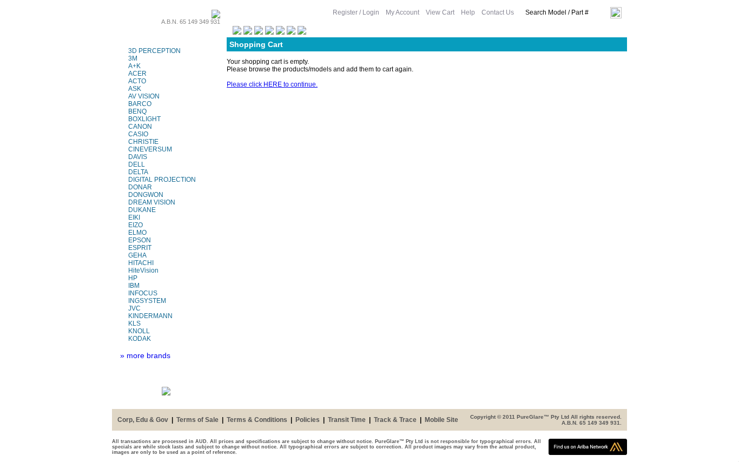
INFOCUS (142, 293)
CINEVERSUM (150, 149)
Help (468, 12)
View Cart (440, 12)
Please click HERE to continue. (272, 84)
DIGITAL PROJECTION (162, 179)
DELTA (138, 172)
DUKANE (142, 210)
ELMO (137, 232)
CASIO (138, 134)
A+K (134, 66)
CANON (140, 126)
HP (132, 278)
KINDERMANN (150, 316)
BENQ (137, 111)
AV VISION (144, 96)
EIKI (134, 217)
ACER (137, 73)
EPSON (139, 240)
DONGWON (145, 195)
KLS (134, 323)
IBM (134, 285)
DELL (136, 164)
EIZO (135, 225)
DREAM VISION (151, 202)
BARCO (139, 104)
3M (132, 58)
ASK (134, 89)
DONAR (140, 187)
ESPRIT (139, 248)
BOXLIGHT (144, 119)
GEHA (137, 255)
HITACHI (141, 263)
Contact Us (497, 12)
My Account (402, 12)
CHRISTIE (143, 142)
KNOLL (139, 331)
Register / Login (356, 12)
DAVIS (137, 157)
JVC (134, 308)
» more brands (145, 355)
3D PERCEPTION (154, 51)
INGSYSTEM (147, 301)
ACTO (137, 81)
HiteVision (143, 270)
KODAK (139, 338)
